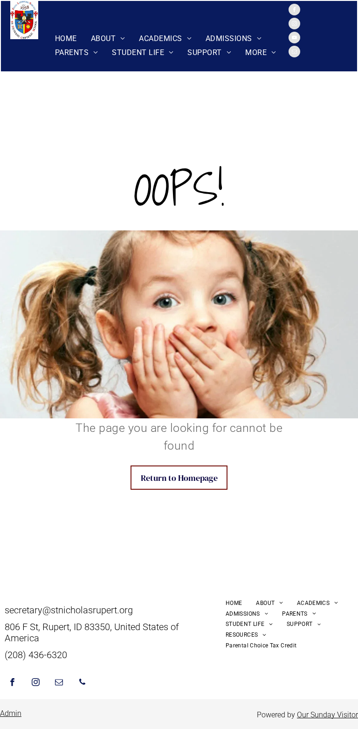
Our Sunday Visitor (327, 714)
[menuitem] (66, 38)
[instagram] (294, 25)
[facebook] (294, 11)
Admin (10, 713)
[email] (294, 53)
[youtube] (294, 39)
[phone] (82, 683)
